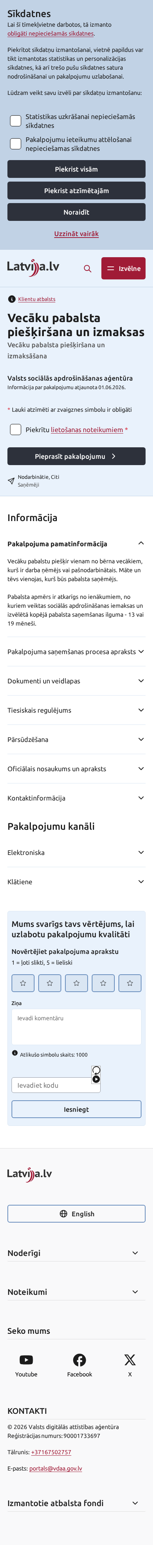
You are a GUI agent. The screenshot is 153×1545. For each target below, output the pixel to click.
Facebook (79, 1374)
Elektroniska (26, 852)
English (83, 1213)
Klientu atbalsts (36, 299)
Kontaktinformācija (36, 798)
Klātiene (19, 881)
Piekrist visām (76, 169)
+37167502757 (51, 1452)
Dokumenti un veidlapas (43, 680)
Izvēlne (130, 268)
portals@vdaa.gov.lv (55, 1468)
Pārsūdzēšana (27, 739)
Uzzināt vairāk (76, 233)
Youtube (26, 1374)
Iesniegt (76, 1109)
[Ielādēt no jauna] (96, 1070)
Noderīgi (23, 1253)
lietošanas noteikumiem (87, 429)
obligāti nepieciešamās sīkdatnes (50, 33)
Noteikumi (27, 1291)
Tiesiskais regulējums (39, 710)
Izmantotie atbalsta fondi (55, 1503)
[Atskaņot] (96, 1079)
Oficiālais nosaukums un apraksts (56, 768)
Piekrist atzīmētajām (76, 190)
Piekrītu (77, 429)
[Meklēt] (87, 269)
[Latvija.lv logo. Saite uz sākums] (33, 268)
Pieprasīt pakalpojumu (70, 456)
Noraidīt (76, 212)
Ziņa (17, 1003)
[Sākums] (76, 1175)
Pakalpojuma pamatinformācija (57, 543)
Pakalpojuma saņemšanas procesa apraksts (71, 651)
